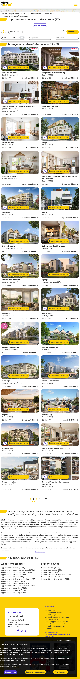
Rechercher (72, 32)
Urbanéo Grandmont (11, 347)
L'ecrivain (6, 212)
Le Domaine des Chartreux (53, 246)
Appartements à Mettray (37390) (13, 593)
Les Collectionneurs (50, 106)
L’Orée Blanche (8, 246)
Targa (44, 142)
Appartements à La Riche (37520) (14, 588)
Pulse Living (47, 414)
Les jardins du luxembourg (53, 72)
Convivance (7, 448)
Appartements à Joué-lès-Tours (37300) (16, 572)
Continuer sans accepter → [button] (61, 640)
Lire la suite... (40, 552)
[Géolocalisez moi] (3, 32)
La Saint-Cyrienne (10, 176)
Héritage (6, 381)
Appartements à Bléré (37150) (12, 577)
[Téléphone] (5, 67)
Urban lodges (8, 142)
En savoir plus (10, 672)
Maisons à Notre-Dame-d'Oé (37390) (55, 579)
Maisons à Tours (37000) (50, 568)
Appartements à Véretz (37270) (13, 581)
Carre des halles (9, 482)
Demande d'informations (19, 67)
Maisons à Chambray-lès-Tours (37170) (56, 575)
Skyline (5, 414)
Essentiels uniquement (35, 672)
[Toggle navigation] (76, 4)
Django (45, 280)
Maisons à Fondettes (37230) (52, 570)
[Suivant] (46, 498)
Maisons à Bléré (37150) (50, 572)
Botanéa (6, 313)
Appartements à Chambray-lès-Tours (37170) (18, 579)
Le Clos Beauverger (50, 347)
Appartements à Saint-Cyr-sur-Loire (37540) (18, 570)
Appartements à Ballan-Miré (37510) (15, 583)
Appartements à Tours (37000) (13, 568)
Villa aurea (47, 313)
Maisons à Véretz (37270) (51, 577)
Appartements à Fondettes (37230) (14, 575)
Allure (44, 212)
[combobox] (13, 38)
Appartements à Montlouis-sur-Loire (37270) (18, 586)
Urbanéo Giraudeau (50, 381)
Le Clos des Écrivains (11, 280)
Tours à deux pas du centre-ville (56, 448)
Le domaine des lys (10, 72)
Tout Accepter (60, 672)
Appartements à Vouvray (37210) (13, 590)
